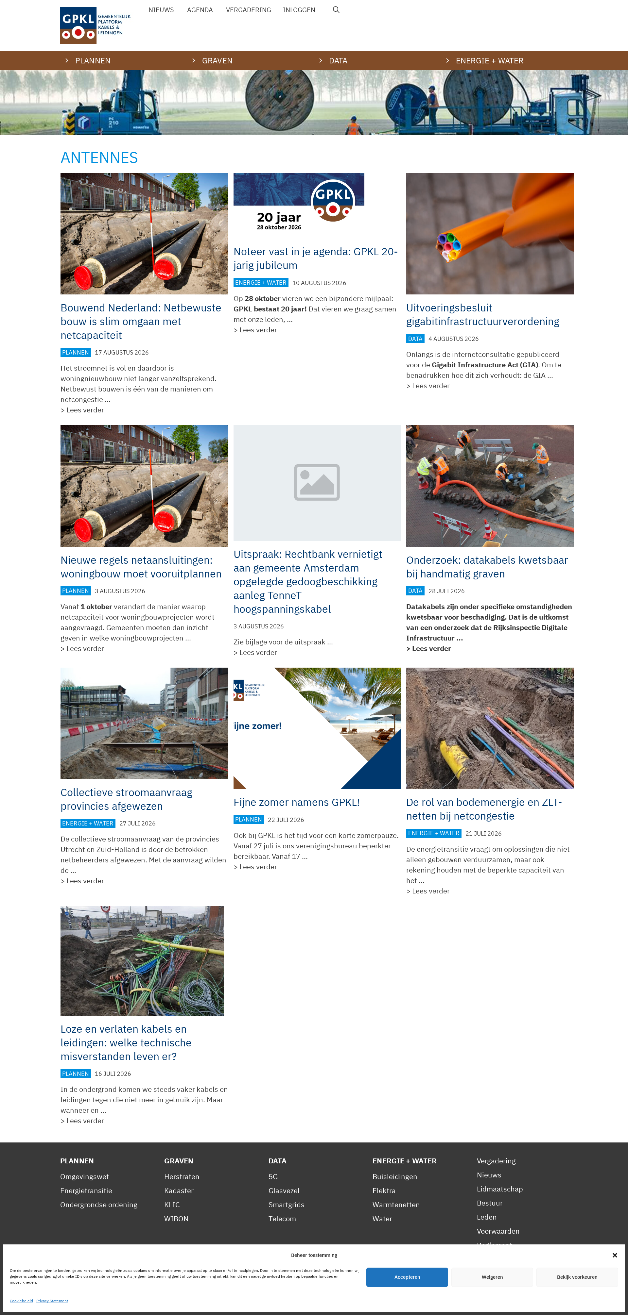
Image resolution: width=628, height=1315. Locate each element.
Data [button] (338, 60)
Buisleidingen (395, 1176)
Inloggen (299, 9)
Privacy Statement (52, 1300)
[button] (615, 1255)
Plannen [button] (93, 60)
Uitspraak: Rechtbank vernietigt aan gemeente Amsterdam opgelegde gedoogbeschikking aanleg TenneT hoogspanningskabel (308, 581)
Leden (487, 1217)
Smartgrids (287, 1204)
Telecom (282, 1218)
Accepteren (407, 1277)
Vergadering (248, 9)
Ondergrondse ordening (98, 1204)
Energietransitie (86, 1190)
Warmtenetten (396, 1204)
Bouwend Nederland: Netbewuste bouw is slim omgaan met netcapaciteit (141, 321)
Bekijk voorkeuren (577, 1277)
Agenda (200, 9)
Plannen (75, 352)
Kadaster (179, 1190)
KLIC (172, 1204)
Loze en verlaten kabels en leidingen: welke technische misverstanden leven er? (126, 1042)
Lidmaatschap (500, 1188)
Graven (178, 1160)
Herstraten (182, 1176)
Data (415, 338)
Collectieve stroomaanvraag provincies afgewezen (126, 799)
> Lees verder (82, 409)
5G (273, 1176)
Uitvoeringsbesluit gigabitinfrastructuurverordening (482, 314)
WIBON (176, 1218)
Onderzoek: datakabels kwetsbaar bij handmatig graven (487, 566)
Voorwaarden (498, 1231)
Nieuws (161, 9)
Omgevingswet (84, 1176)
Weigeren (492, 1277)
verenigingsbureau (326, 845)
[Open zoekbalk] (336, 9)
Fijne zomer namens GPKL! (297, 802)
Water (382, 1218)
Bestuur (490, 1202)
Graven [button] (217, 60)
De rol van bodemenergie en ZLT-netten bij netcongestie (484, 809)
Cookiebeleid (21, 1300)
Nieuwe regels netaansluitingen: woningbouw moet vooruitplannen (141, 566)
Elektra (384, 1190)
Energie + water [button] (489, 60)
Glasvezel (284, 1190)
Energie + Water (261, 283)
